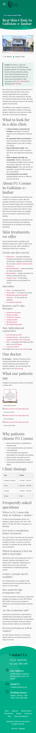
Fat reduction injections (14, 302)
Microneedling (11, 273)
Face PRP (19, 335)
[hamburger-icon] (4, 4)
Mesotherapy (10, 295)
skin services (24, 349)
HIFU (8, 342)
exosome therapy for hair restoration (18, 340)
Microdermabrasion (12, 268)
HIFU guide (18, 344)
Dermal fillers (10, 293)
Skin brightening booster (14, 324)
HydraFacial (10, 257)
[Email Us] (7, 683)
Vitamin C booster (12, 315)
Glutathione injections (13, 313)
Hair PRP (9, 335)
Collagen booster (12, 320)
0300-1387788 (16, 84)
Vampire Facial (11, 278)
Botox (8, 290)
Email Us (15, 683)
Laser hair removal (12, 347)
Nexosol (22, 728)
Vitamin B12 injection (13, 317)
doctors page (19, 368)
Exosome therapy (12, 337)
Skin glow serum (11, 322)
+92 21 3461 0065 (22, 81)
